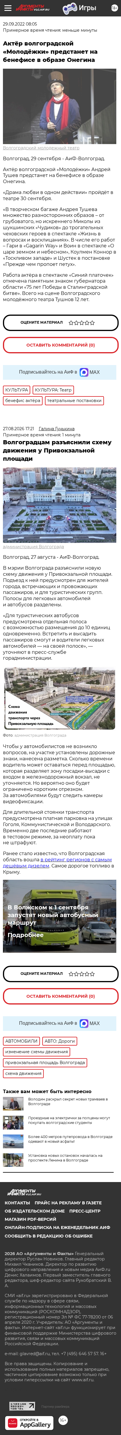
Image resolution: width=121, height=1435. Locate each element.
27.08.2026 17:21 (18, 428)
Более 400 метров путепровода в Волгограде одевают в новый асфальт (70, 1139)
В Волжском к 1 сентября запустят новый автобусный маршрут (53, 915)
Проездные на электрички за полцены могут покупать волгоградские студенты (69, 1120)
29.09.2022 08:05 (20, 24)
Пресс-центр (84, 1211)
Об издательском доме (35, 1211)
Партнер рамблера (55, 1406)
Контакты (17, 1203)
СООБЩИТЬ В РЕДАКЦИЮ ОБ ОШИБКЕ (49, 1236)
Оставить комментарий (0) (60, 345)
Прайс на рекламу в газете (68, 1203)
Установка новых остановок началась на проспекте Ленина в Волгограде (65, 1157)
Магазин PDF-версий (30, 1219)
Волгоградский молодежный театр (41, 148)
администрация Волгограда (33, 546)
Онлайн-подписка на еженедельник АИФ (57, 1227)
